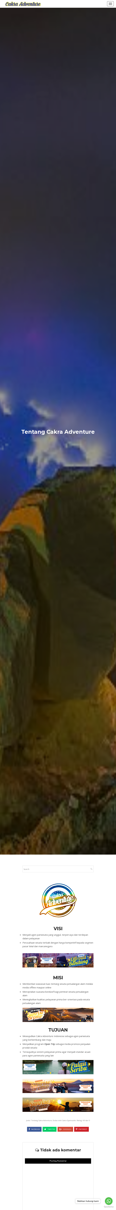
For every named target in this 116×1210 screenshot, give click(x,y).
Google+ (67, 1129)
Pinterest (82, 1129)
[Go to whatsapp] (109, 1201)
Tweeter (51, 1129)
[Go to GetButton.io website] (109, 1207)
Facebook (35, 1129)
